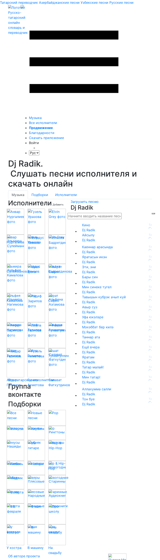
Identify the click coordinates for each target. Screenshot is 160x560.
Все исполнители (43, 123)
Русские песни (121, 2)
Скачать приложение (46, 138)
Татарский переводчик (19, 2)
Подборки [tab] (39, 195)
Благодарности (41, 133)
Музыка (35, 118)
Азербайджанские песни (59, 2)
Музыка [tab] (18, 195)
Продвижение (41, 128)
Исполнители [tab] (66, 195)
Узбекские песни (94, 2)
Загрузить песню (85, 202)
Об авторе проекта (24, 556)
